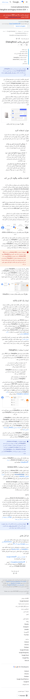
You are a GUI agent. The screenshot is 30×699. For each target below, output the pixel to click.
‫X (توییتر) (26, 632)
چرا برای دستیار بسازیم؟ (23, 603)
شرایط (27, 691)
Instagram (26, 626)
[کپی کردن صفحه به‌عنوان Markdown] (21, 44)
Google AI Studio (24, 650)
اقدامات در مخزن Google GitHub (16, 557)
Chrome (26, 644)
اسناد (4, 31)
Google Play (25, 658)
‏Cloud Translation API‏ (14, 23)
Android (26, 642)
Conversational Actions (20, 7)
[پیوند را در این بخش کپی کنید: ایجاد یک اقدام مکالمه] (11, 301)
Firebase (26, 647)
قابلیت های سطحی (12, 526)
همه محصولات (25, 684)
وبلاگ (27, 621)
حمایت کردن (26, 611)
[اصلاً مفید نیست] (16, 38)
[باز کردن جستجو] (10, 2)
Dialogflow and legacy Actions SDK (17, 35)
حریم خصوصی (21, 691)
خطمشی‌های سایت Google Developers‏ (15, 585)
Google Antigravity (24, 652)
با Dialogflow (25, 549)
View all (27, 660)
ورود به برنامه (5, 2)
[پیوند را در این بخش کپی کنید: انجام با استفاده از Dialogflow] (7, 350)
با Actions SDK (16, 549)
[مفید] (19, 38)
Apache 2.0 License (15, 583)
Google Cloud (25, 655)
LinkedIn (26, 629)
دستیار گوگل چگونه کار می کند (22, 606)
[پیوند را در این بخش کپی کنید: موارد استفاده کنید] (13, 131)
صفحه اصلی (26, 31)
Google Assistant (11, 31)
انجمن (27, 614)
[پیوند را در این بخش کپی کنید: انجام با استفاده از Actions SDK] (6, 467)
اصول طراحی (25, 339)
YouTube (26, 634)
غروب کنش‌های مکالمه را (14, 17)
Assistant (20, 2)
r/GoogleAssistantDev (17, 562)
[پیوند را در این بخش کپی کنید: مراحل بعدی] (18, 536)
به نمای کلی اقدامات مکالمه (10, 72)
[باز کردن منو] (26, 2)
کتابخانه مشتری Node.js (15, 427)
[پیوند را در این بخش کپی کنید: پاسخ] (23, 495)
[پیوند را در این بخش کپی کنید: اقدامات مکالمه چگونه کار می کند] (27, 181)
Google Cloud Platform (23, 679)
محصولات (20, 31)
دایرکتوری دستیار (25, 609)
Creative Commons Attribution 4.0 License (16, 581)
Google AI (26, 681)
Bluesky (27, 624)
